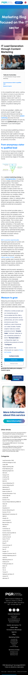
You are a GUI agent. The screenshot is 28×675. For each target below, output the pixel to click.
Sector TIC (6, 539)
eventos (5, 541)
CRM (5, 526)
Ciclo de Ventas (7, 545)
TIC (4, 570)
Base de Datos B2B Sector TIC (14, 618)
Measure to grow (7, 86)
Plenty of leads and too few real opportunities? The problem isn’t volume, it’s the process (14, 433)
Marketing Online (8, 559)
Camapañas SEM (14, 640)
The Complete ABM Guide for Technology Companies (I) (13, 443)
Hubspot (6, 475)
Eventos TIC (6, 512)
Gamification (6, 535)
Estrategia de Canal (14, 651)
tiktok (5, 504)
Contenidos (6, 528)
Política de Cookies (12, 671)
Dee (4, 549)
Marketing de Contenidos (10, 514)
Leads (5, 464)
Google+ (5, 551)
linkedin (5, 518)
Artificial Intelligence (9, 462)
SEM (5, 516)
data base (6, 578)
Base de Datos (7, 522)
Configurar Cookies (14, 356)
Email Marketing (8, 468)
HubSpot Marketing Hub (9, 555)
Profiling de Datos (8, 563)
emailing (6, 477)
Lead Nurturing (14, 643)
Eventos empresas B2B (9, 532)
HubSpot (14, 645)
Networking (6, 489)
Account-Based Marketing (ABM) (12, 501)
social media (7, 520)
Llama (5, 557)
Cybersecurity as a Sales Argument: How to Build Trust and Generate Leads (14, 450)
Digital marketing (8, 466)
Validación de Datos (8, 574)
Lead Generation (8, 460)
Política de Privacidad (22, 671)
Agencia (14, 632)
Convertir (6, 547)
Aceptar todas (14, 359)
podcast (5, 497)
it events (6, 479)
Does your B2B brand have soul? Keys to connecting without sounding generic (13, 447)
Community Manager (14, 646)
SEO (5, 472)
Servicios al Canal (14, 649)
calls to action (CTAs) (7, 257)
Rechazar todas (14, 363)
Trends (5, 572)
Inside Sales (14, 617)
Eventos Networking (9, 510)
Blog (4, 543)
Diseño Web (6, 495)
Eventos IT (6, 499)
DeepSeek (6, 508)
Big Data (5, 524)
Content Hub (7, 530)
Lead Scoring (7, 537)
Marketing (6, 487)
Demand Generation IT (9, 493)
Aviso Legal (4, 671)
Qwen (5, 566)
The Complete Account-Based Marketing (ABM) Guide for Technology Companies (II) (15, 440)
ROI (4, 568)
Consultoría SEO (14, 639)
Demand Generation (14, 614)
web (4, 506)
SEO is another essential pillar (10, 240)
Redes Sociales (7, 491)
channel (5, 576)
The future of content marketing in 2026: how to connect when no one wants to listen (15, 436)
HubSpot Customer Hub (9, 553)
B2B (5, 481)
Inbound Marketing (8, 483)
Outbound (6, 561)
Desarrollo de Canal (14, 653)
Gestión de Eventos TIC (14, 625)
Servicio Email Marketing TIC (14, 620)
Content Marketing (8, 485)
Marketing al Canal (14, 654)
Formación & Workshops (14, 629)
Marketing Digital (8, 470)
